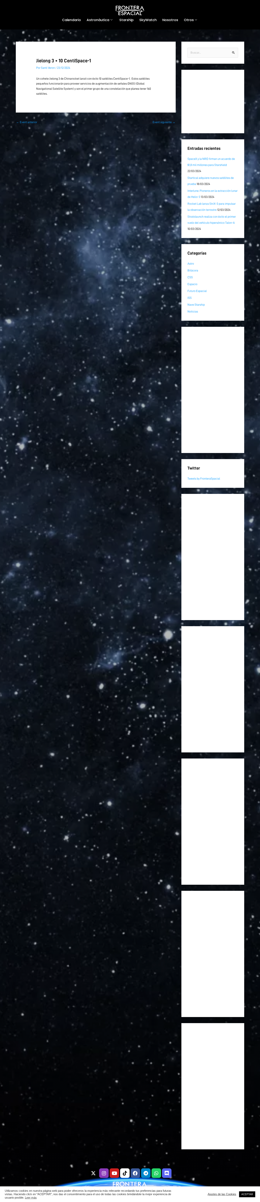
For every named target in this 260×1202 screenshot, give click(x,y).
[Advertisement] (212, 101)
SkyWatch (148, 19)
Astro (190, 263)
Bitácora (192, 270)
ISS (189, 297)
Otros (189, 19)
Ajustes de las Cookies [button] (222, 1194)
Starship (126, 19)
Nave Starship (196, 304)
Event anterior (26, 122)
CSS (190, 277)
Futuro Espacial (197, 291)
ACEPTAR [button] (247, 1194)
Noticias (192, 311)
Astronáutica (98, 19)
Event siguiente (164, 122)
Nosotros (170, 19)
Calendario (71, 19)
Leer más (31, 1197)
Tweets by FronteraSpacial (203, 478)
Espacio (192, 284)
